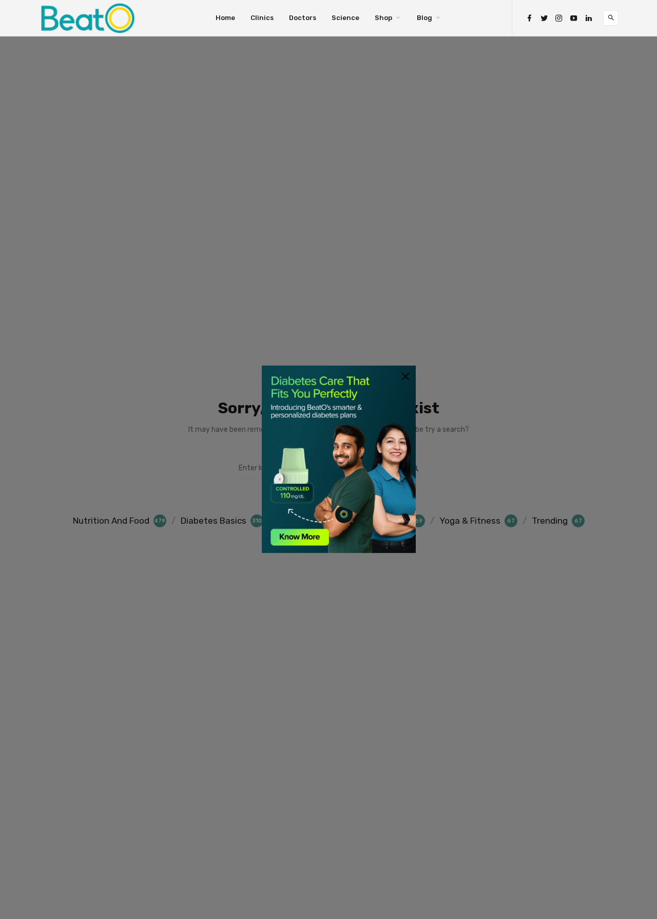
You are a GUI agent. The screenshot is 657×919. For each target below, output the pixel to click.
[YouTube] (574, 18)
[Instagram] (559, 18)
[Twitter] (544, 18)
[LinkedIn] (589, 18)
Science (345, 18)
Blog (424, 18)
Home (225, 18)
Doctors (302, 18)
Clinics (262, 18)
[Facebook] (529, 18)
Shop (383, 18)
